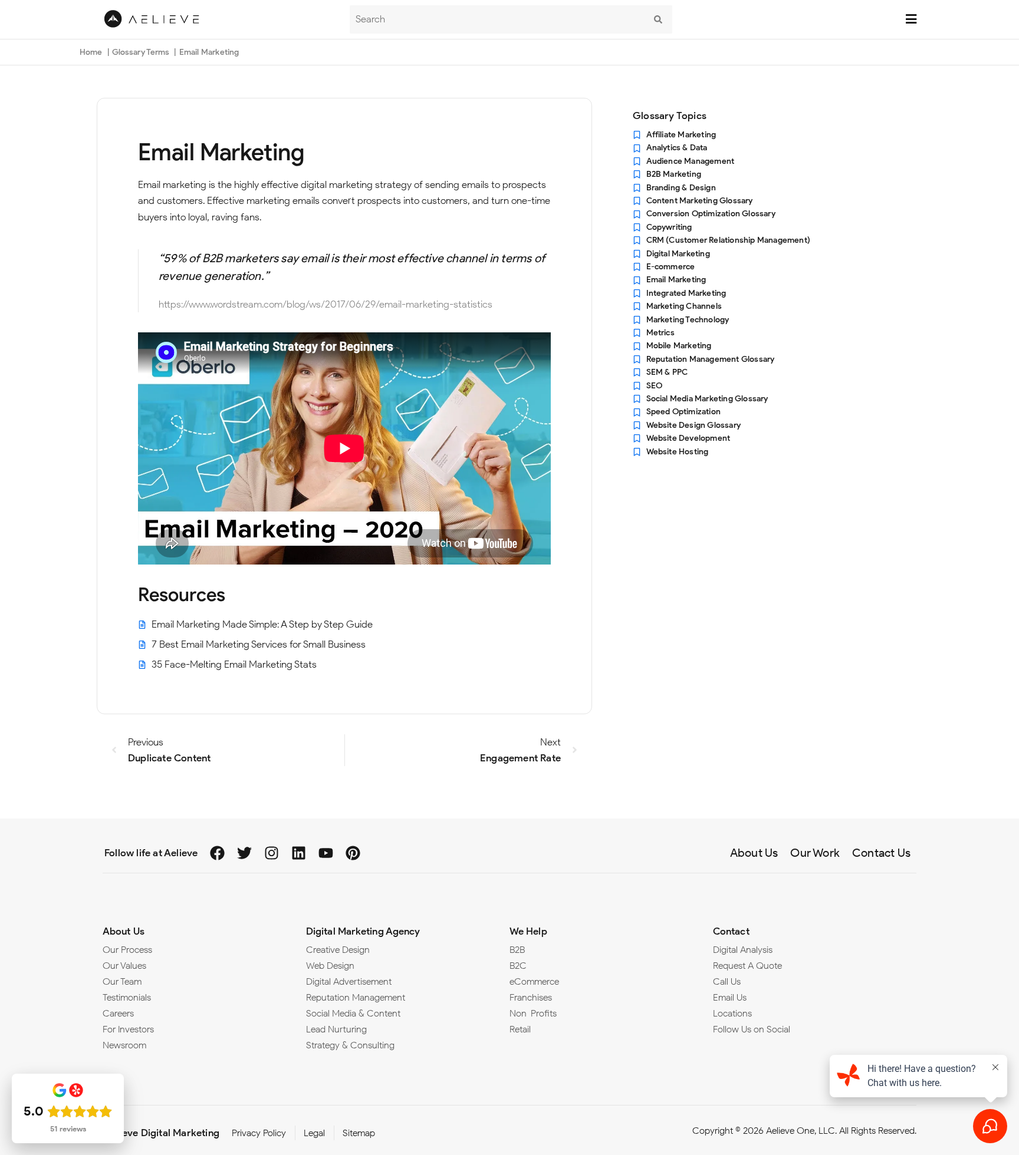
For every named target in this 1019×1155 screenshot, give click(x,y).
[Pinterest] (353, 853)
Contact (731, 931)
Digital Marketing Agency (363, 931)
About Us (123, 931)
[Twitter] (244, 853)
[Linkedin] (298, 853)
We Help (528, 931)
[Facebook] (217, 853)
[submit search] (658, 19)
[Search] (497, 19)
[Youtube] (325, 853)
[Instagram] (271, 853)
